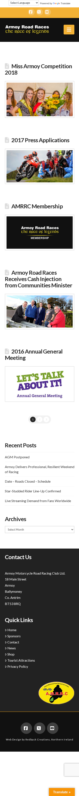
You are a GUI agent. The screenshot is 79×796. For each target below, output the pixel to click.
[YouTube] (47, 12)
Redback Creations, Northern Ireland (49, 739)
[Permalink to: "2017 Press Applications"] (40, 166)
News (11, 648)
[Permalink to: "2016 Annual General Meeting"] (40, 384)
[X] (39, 12)
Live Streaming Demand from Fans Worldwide (38, 501)
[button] (69, 29)
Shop (11, 654)
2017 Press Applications (40, 140)
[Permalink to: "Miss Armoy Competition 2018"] (40, 99)
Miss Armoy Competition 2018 (38, 69)
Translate (65, 3)
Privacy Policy (17, 666)
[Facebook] (31, 12)
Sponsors (14, 636)
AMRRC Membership (37, 206)
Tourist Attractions (21, 660)
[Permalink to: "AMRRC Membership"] (40, 232)
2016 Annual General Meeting (33, 354)
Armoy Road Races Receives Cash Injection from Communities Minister (38, 279)
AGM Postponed (17, 457)
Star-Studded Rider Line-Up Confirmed (33, 491)
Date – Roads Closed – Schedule (28, 481)
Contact (13, 642)
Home (11, 630)
